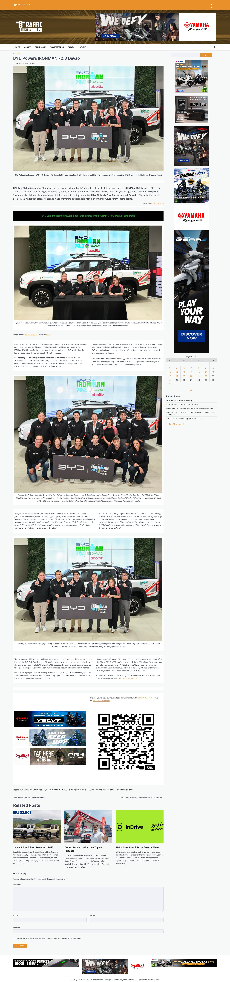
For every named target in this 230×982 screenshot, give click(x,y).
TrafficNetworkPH (127, 789)
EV (88, 789)
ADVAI (48, 335)
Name (16, 915)
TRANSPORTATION (57, 47)
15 (206, 372)
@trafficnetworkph (176, 424)
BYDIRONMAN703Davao (56, 789)
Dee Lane (18, 63)
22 (206, 376)
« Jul (190, 390)
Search (206, 55)
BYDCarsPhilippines (37, 789)
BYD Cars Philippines (31, 335)
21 (199, 376)
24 (170, 379)
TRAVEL (71, 47)
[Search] (214, 47)
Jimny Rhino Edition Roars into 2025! (33, 847)
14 (199, 372)
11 (177, 372)
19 (184, 376)
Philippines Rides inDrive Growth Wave (137, 847)
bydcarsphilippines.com (127, 678)
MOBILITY (27, 47)
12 (184, 372)
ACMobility (24, 789)
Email (93, 915)
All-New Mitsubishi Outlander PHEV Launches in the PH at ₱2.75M (189, 408)
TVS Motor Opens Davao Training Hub (179, 401)
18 (177, 376)
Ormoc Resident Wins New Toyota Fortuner (83, 849)
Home (17, 47)
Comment (17, 884)
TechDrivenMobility (111, 789)
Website (16, 926)
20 (191, 376)
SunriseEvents (96, 789)
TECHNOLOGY (40, 47)
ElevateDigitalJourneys (76, 789)
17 (170, 376)
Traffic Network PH (158, 203)
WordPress (154, 979)
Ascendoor (134, 979)
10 (170, 372)
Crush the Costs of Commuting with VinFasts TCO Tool (185, 418)
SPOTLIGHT (82, 47)
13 (191, 372)
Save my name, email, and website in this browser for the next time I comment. (49, 938)
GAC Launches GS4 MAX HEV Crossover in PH (182, 404)
